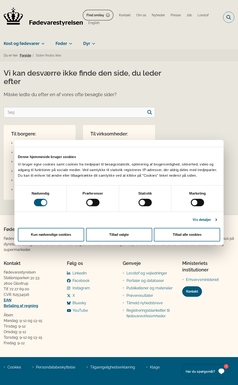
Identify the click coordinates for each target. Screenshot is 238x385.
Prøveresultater (139, 295)
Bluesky (79, 303)
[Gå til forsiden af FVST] (41, 17)
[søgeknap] (150, 112)
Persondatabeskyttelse (55, 367)
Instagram (81, 288)
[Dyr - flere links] (92, 42)
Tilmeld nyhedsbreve (144, 303)
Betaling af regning (21, 306)
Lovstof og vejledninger (146, 273)
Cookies (14, 367)
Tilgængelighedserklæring (112, 367)
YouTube (80, 310)
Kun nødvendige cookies (51, 234)
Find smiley (95, 15)
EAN (7, 300)
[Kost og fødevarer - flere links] (42, 42)
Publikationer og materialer (149, 288)
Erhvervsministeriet (202, 279)
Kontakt (192, 291)
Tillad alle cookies (187, 234)
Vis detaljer (202, 220)
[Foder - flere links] (69, 42)
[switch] (92, 202)
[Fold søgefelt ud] (228, 17)
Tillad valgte (119, 234)
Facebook (81, 280)
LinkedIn (80, 273)
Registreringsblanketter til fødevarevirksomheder (148, 313)
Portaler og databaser (145, 280)
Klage (155, 367)
